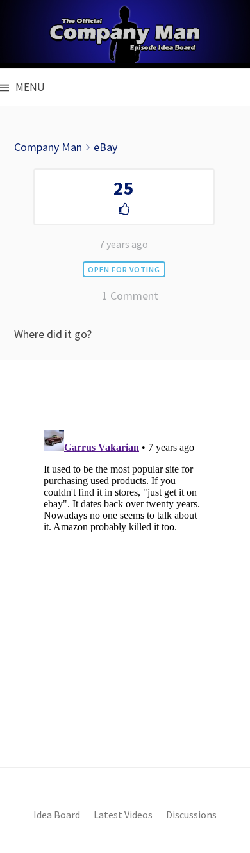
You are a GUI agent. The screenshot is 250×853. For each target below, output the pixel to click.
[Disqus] (125, 585)
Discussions (191, 815)
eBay (105, 147)
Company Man (48, 147)
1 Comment (130, 295)
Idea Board (56, 815)
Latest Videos (123, 815)
